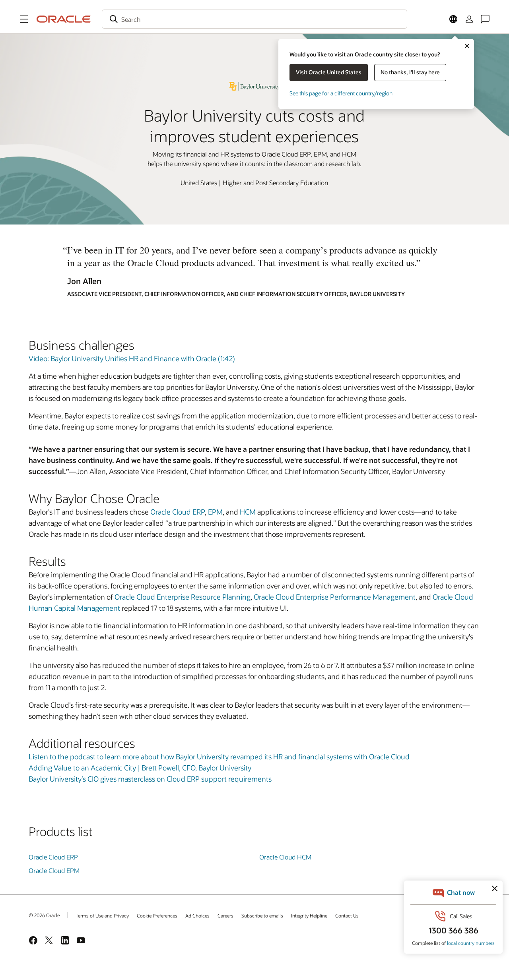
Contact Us (347, 915)
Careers (225, 915)
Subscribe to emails (262, 915)
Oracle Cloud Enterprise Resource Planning (183, 597)
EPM (215, 512)
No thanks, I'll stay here (410, 72)
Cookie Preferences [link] (157, 915)
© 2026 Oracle (44, 915)
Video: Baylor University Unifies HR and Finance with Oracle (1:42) (132, 358)
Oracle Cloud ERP (177, 512)
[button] (24, 19)
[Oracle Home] (63, 19)
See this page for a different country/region (340, 93)
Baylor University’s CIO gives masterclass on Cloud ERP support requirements (150, 779)
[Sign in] (469, 19)
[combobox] (254, 19)
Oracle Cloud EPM (54, 870)
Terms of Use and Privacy (102, 915)
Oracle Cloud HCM (285, 857)
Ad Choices (197, 915)
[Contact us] (485, 19)
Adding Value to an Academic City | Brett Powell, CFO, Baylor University (140, 767)
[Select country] (453, 19)
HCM (248, 512)
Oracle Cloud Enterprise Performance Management (335, 597)
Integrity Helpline (309, 915)
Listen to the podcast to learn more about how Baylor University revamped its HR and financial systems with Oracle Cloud (219, 756)
